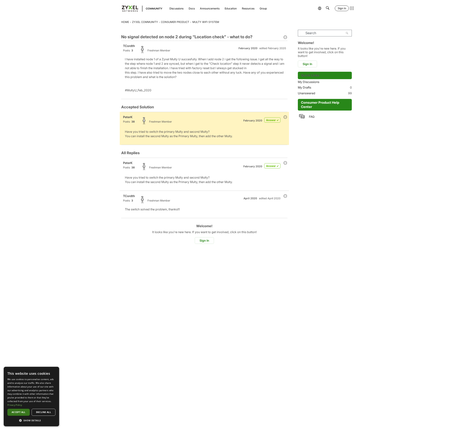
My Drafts (325, 87)
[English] (140, 8)
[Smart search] (327, 8)
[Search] (347, 33)
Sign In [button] (204, 240)
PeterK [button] (127, 117)
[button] (285, 37)
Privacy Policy (14, 405)
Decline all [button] (43, 412)
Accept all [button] (18, 412)
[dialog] (31, 396)
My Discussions (308, 82)
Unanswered (325, 93)
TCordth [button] (129, 46)
